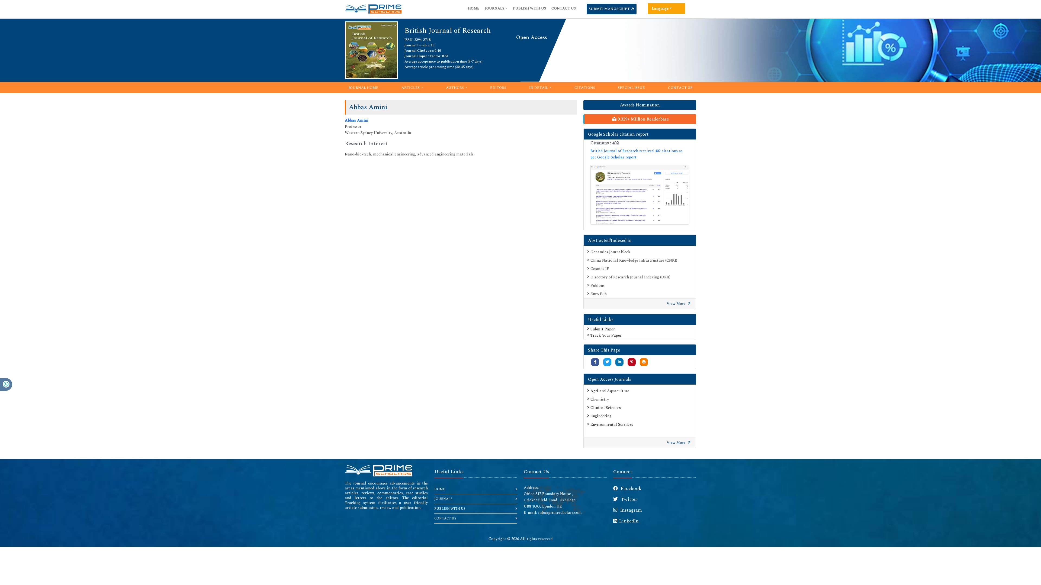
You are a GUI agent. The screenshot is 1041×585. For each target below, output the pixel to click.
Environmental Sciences (611, 424)
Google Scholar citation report (618, 134)
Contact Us (563, 8)
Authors (455, 87)
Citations (584, 87)
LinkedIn (628, 521)
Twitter (628, 499)
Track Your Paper (606, 335)
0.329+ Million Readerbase (642, 119)
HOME (439, 489)
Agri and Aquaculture (609, 391)
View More (677, 304)
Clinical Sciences (605, 408)
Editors (498, 87)
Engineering (600, 416)
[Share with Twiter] (607, 362)
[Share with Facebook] (595, 362)
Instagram (630, 510)
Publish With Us (529, 8)
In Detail (539, 87)
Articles (410, 87)
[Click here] (640, 194)
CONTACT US (445, 518)
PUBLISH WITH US (449, 508)
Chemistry (599, 399)
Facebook (630, 488)
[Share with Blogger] (644, 362)
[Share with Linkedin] (619, 362)
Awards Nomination (640, 105)
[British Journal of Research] (371, 50)
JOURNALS (443, 499)
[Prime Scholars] (373, 9)
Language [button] (660, 8)
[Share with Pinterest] (632, 362)
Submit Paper (602, 329)
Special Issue (631, 87)
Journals (495, 8)
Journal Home (363, 87)
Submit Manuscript (610, 9)
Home (474, 8)
